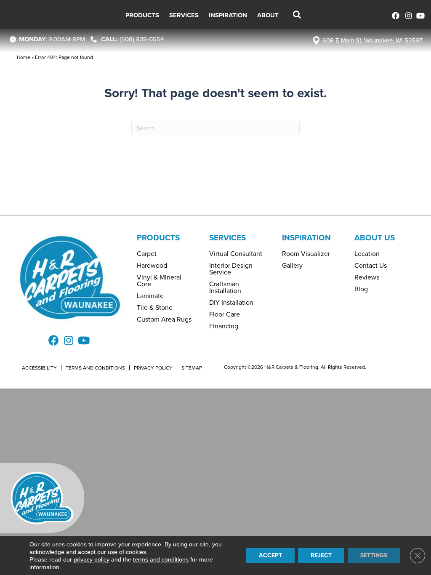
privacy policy (91, 559)
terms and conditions (161, 559)
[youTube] (419, 14)
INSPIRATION (306, 238)
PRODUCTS (158, 238)
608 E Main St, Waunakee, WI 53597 (372, 40)
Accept (270, 555)
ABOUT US (374, 238)
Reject (321, 555)
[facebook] (394, 14)
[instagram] (407, 14)
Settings (373, 555)
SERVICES (227, 238)
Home (23, 57)
